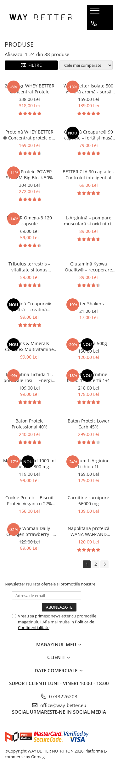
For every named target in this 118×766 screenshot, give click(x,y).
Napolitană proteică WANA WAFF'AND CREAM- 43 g (89, 531)
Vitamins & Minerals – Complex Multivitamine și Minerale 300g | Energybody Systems (29, 346)
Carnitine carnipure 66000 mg (88, 500)
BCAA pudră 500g (88, 343)
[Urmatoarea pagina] (104, 564)
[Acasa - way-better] (40, 17)
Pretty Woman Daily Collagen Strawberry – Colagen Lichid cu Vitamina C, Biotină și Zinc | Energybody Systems (29, 531)
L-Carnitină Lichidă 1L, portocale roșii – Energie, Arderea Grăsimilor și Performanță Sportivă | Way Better (29, 377)
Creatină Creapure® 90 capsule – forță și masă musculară (88, 135)
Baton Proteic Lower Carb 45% (89, 424)
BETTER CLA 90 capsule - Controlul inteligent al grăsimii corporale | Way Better (88, 175)
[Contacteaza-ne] (94, 23)
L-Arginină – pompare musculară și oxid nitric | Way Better (88, 221)
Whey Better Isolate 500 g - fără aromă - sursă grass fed (88, 89)
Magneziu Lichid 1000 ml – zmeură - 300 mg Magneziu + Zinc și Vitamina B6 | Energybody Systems (29, 464)
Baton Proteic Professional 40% (30, 424)
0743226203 (62, 696)
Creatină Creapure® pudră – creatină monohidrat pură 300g (29, 306)
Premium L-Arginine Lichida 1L (88, 464)
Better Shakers (88, 304)
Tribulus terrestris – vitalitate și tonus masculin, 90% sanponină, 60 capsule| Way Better (29, 267)
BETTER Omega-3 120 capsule (29, 221)
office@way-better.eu (62, 705)
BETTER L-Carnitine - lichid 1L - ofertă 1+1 (88, 377)
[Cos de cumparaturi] (93, 36)
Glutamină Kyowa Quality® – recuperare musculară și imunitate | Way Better (88, 267)
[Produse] (95, 12)
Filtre (34, 65)
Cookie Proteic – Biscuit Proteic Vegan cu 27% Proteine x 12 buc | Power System (29, 500)
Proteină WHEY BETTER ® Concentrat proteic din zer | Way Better (29, 135)
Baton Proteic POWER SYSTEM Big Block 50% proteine (29, 175)
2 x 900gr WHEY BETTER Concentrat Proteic (29, 89)
